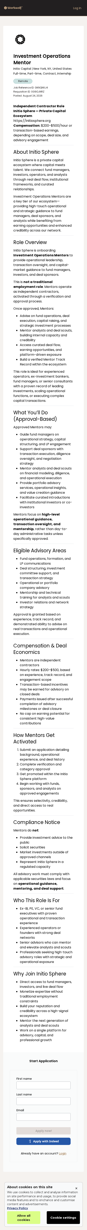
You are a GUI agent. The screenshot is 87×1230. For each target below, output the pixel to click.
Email (20, 1110)
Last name (24, 1094)
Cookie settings (63, 1217)
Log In (77, 8)
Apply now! (43, 1131)
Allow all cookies (23, 1218)
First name (24, 1079)
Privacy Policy (17, 1208)
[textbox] (43, 573)
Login (62, 1153)
